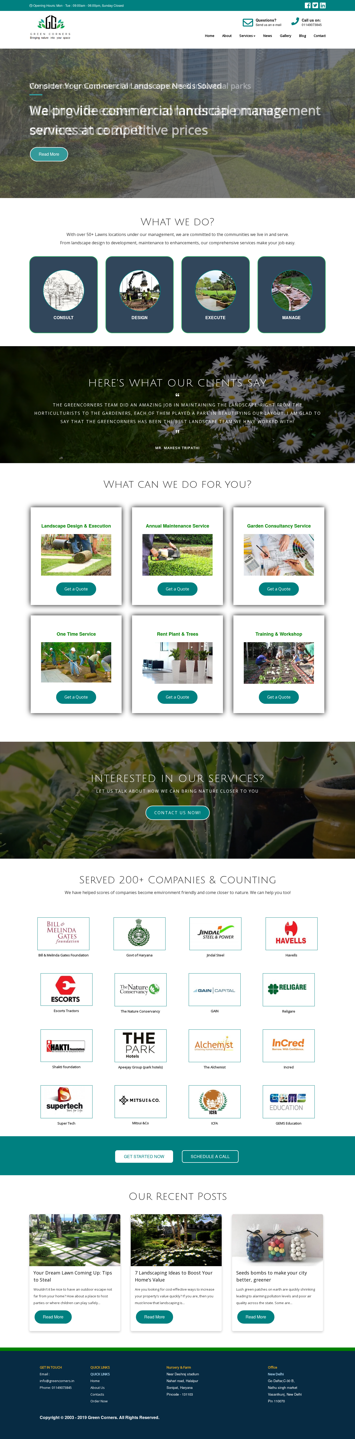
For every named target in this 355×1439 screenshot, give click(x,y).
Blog (302, 35)
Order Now (99, 1401)
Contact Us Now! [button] (177, 813)
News (267, 35)
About (227, 35)
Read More (49, 154)
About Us (97, 1387)
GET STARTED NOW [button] (144, 1156)
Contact (320, 35)
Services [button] (246, 35)
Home (209, 35)
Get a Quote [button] (76, 589)
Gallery (285, 35)
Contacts (97, 1394)
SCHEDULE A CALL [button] (210, 1156)
